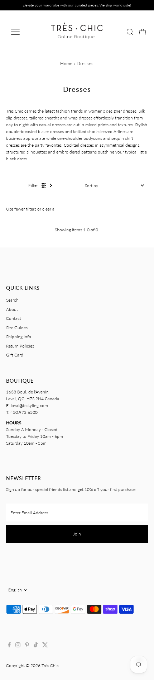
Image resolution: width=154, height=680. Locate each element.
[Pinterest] (27, 646)
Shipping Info (18, 336)
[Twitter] (45, 646)
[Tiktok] (35, 646)
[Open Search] (130, 32)
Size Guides (17, 327)
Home (66, 63)
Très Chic (51, 665)
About (12, 309)
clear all (49, 209)
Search (12, 300)
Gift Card (14, 355)
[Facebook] (9, 646)
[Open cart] (142, 32)
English (15, 589)
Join (77, 534)
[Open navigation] (23, 32)
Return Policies (20, 346)
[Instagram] (18, 646)
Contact (13, 318)
